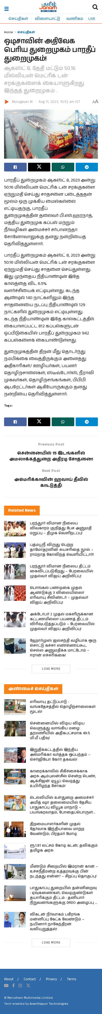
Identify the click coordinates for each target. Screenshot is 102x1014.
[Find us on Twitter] (28, 985)
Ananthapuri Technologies (49, 1003)
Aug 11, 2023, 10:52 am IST (59, 102)
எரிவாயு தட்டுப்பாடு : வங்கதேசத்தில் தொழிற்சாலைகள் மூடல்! (63, 706)
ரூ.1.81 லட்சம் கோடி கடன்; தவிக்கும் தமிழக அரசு (64, 848)
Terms (71, 979)
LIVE (91, 18)
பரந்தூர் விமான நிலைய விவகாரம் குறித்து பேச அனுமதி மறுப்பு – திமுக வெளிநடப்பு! (61, 528)
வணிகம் (74, 18)
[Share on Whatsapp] (63, 167)
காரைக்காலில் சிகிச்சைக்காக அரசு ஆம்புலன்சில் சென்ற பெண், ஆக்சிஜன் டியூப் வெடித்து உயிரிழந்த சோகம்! (63, 779)
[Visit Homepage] (48, 6)
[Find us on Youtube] (6, 985)
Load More (51, 669)
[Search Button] (95, 7)
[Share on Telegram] (87, 167)
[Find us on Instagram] (20, 985)
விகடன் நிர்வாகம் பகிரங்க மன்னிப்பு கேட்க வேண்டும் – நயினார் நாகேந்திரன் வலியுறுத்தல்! (57, 922)
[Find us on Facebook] (13, 985)
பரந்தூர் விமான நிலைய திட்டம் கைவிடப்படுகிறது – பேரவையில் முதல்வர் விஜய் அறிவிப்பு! (61, 571)
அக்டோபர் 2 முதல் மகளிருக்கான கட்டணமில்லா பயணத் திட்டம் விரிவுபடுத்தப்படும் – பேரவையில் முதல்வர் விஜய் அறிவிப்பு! (62, 622)
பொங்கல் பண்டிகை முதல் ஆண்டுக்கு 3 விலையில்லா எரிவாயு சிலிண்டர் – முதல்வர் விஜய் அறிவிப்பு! (59, 595)
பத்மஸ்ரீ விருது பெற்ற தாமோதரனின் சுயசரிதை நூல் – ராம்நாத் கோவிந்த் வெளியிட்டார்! (62, 549)
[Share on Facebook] (15, 167)
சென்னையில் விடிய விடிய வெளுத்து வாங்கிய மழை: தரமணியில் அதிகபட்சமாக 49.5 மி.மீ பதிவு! (60, 731)
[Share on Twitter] (39, 167)
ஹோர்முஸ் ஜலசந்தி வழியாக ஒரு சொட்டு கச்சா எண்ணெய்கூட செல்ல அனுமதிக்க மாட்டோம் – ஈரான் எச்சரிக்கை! (63, 648)
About (9, 979)
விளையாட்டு (47, 18)
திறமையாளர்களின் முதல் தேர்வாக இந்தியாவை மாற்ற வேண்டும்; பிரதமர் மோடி (57, 829)
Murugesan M (22, 102)
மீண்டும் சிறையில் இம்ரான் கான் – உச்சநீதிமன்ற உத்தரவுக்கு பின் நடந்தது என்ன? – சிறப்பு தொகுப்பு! (64, 871)
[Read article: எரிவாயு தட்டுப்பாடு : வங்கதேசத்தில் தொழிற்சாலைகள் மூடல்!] (15, 707)
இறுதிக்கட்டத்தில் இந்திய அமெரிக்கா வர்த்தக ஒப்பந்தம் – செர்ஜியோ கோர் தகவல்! (60, 754)
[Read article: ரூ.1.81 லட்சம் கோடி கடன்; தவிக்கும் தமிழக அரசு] (15, 851)
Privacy (51, 979)
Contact (30, 979)
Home (8, 32)
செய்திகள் (18, 18)
